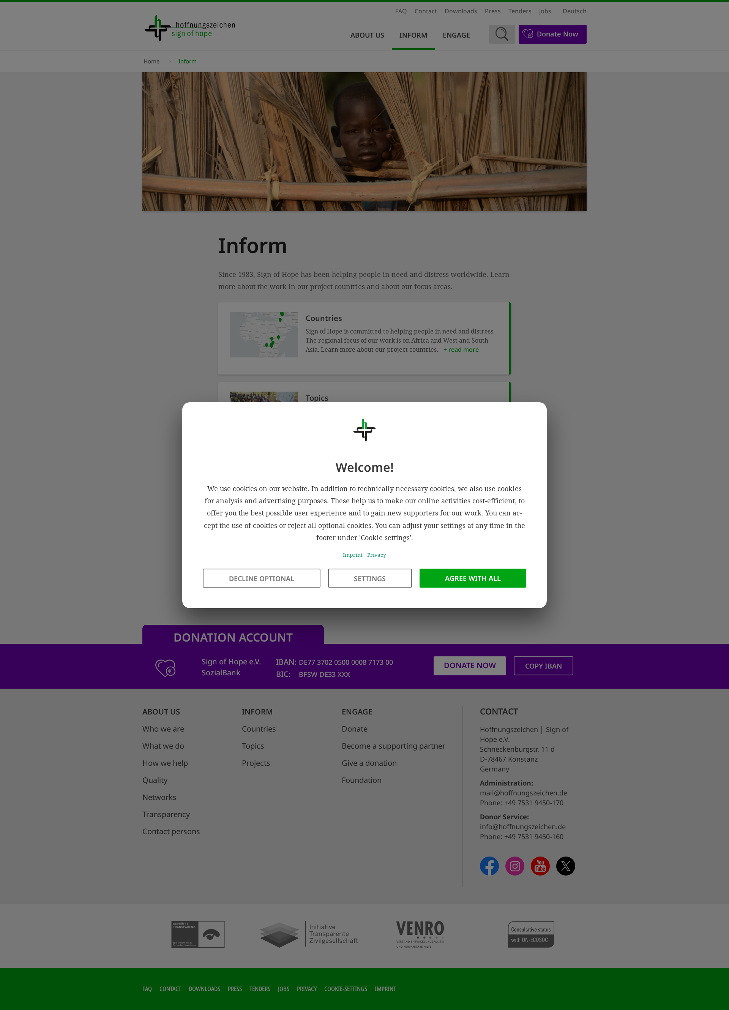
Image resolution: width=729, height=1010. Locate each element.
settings (370, 578)
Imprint (353, 554)
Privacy (376, 554)
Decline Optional (261, 578)
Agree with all (473, 577)
